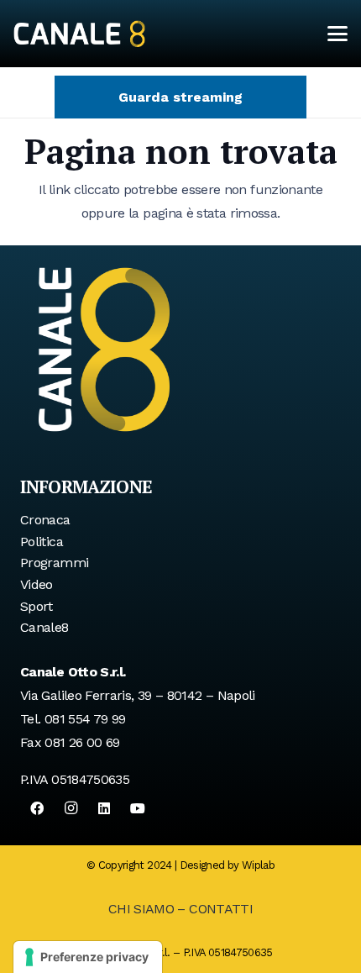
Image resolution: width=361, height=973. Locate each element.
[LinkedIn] (104, 808)
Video (36, 584)
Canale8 (44, 627)
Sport (36, 606)
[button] (337, 34)
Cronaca (45, 520)
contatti (221, 909)
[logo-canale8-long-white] (79, 33)
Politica (41, 542)
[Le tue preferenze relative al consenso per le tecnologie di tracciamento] (87, 957)
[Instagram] (70, 808)
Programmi (54, 563)
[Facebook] (37, 808)
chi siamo (141, 909)
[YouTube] (137, 808)
